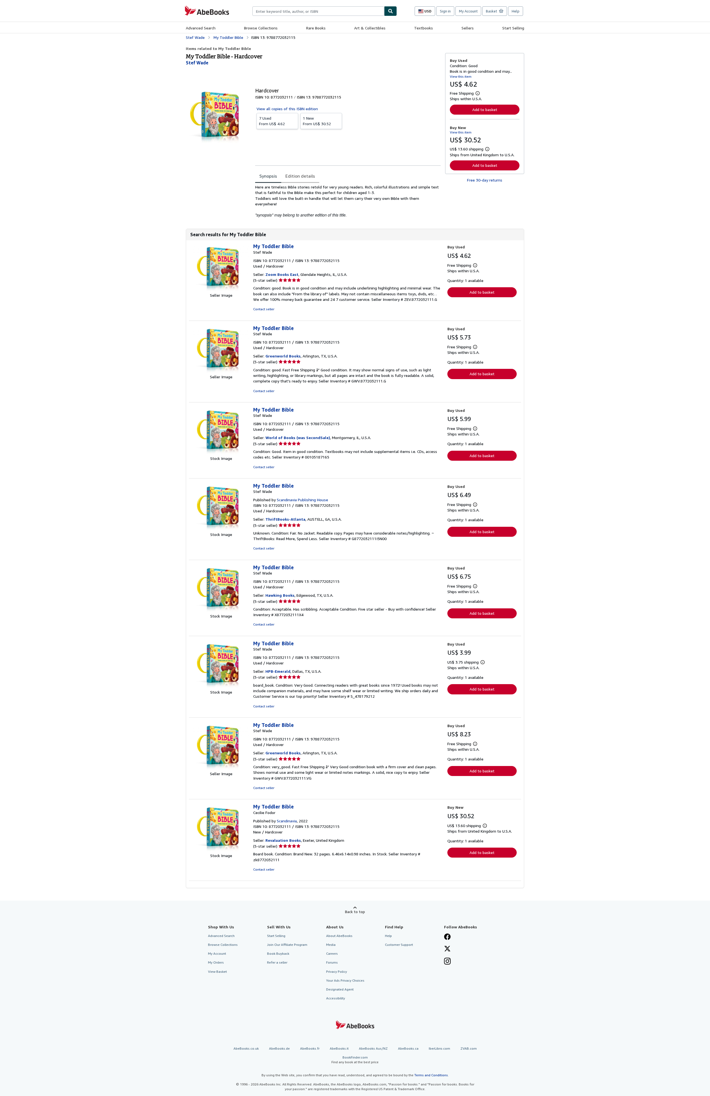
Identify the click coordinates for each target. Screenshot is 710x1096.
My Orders (216, 962)
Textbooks (423, 28)
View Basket (217, 971)
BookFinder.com (355, 1059)
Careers (332, 953)
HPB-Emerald (277, 671)
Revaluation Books (283, 840)
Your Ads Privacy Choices (345, 980)
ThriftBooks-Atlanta (285, 519)
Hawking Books (280, 595)
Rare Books (316, 28)
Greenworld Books (283, 356)
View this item (460, 76)
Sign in (445, 11)
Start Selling (513, 28)
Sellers (468, 28)
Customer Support (399, 945)
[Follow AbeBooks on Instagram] (447, 961)
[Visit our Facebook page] (447, 937)
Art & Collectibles (370, 28)
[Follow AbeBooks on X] (447, 949)
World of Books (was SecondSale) (297, 437)
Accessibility (335, 998)
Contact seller (263, 309)
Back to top (355, 911)
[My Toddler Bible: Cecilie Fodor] (221, 850)
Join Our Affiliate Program (287, 945)
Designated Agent (340, 989)
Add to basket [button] (484, 109)
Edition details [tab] (300, 176)
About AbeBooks (339, 936)
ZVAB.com (468, 1048)
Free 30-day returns (484, 180)
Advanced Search (200, 28)
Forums (332, 962)
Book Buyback (278, 953)
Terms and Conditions (431, 1075)
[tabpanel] (348, 201)
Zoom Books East (281, 274)
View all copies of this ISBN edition (287, 108)
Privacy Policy (336, 971)
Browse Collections (261, 28)
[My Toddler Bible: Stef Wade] (221, 289)
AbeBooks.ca (408, 1048)
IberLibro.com (439, 1048)
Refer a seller (277, 962)
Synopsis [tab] (268, 176)
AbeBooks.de (279, 1048)
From (272, 121)
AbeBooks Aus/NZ (373, 1048)
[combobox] (318, 11)
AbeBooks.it (339, 1048)
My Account (468, 11)
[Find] (390, 11)
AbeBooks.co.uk (246, 1048)
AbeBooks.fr (310, 1048)
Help (515, 11)
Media (331, 945)
